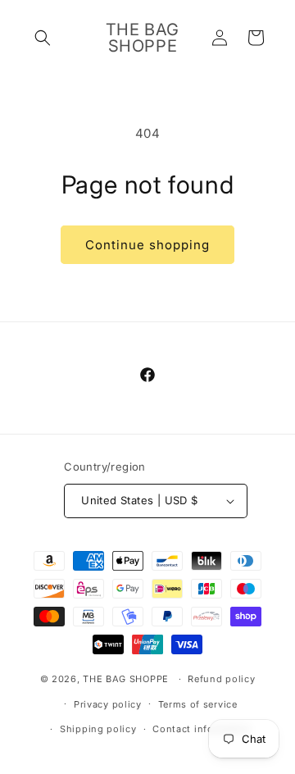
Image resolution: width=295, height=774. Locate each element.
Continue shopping (147, 245)
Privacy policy (108, 704)
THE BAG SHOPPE (126, 679)
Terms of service (198, 704)
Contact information (201, 729)
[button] (43, 38)
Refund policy (221, 679)
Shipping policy (98, 729)
